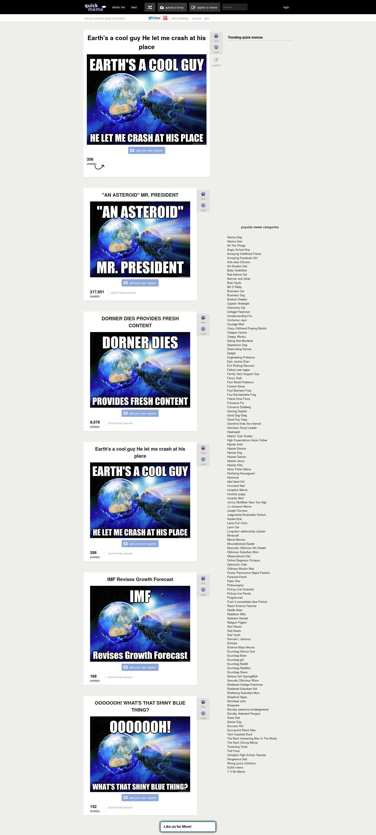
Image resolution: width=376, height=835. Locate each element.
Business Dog (236, 295)
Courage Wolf (235, 324)
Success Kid (235, 726)
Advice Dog (234, 237)
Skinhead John (236, 701)
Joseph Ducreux (237, 510)
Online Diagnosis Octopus (243, 560)
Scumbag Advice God (241, 651)
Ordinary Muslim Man (240, 568)
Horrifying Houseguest (241, 473)
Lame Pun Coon (237, 523)
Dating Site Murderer (240, 341)
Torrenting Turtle (237, 747)
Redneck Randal (237, 618)
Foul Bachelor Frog (239, 390)
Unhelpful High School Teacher (246, 755)
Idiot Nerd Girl (236, 481)
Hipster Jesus (236, 461)
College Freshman (238, 312)
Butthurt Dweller (237, 299)
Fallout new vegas (238, 370)
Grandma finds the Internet (244, 423)
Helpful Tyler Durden (240, 436)
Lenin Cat (233, 527)
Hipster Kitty (235, 465)
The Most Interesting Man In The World (252, 738)
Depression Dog (237, 345)
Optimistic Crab (237, 564)
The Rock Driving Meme (242, 742)
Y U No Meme (236, 771)
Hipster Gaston (236, 457)
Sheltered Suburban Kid (242, 689)
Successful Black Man (241, 730)
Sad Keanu (234, 631)
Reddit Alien (234, 610)
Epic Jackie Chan (238, 361)
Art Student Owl (237, 266)
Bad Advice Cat (237, 274)
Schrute (232, 643)
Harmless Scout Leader (242, 428)
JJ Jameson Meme (239, 506)
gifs (207, 18)
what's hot (118, 7)
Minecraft (233, 535)
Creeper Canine (237, 332)
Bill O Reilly (234, 287)
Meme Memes (236, 539)
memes (196, 18)
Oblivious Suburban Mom (243, 552)
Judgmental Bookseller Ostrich (246, 515)
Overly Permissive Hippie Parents (248, 573)
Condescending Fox (239, 316)
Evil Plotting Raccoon (240, 365)
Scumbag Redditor (238, 668)
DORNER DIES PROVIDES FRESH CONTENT (140, 322)
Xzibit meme (235, 767)
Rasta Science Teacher (242, 606)
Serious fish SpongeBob (242, 676)
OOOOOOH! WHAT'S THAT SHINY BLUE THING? (140, 706)
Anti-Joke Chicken (238, 262)
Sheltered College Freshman (245, 684)
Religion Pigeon (237, 622)
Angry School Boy (238, 249)
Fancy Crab (234, 378)
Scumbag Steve (237, 672)
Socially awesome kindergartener (248, 709)
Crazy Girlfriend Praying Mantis (247, 328)
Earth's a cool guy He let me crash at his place (140, 452)
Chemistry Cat (236, 307)
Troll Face (233, 751)
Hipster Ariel (235, 444)
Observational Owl (238, 556)
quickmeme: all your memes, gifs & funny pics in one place (95, 7)
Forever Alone (236, 386)
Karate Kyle (234, 519)
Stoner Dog (234, 722)
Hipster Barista (236, 448)
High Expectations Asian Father (247, 440)
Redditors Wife (236, 614)
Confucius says (237, 320)
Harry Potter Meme (239, 469)
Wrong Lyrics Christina (241, 763)
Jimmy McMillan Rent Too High (247, 502)
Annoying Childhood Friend (244, 254)
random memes (149, 7)
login (286, 7)
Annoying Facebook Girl (242, 258)
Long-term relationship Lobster (246, 531)
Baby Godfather (237, 270)
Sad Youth (233, 635)
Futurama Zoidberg (239, 407)
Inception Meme (237, 490)
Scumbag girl (235, 660)
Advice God (234, 241)
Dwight (231, 353)
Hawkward (233, 432)
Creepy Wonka (236, 336)
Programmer (235, 597)
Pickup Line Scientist (240, 589)
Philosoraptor (235, 585)
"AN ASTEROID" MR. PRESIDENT (140, 194)
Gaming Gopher (237, 411)
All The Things (236, 245)
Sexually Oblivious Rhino (243, 680)
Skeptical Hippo (237, 697)
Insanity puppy (236, 494)
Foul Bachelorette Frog (241, 394)
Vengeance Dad (237, 759)
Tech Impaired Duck (239, 734)
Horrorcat (233, 477)
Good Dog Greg (237, 415)
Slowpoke (233, 705)
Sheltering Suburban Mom (243, 693)
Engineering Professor (241, 357)
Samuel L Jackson (239, 639)
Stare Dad (233, 718)
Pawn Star (233, 581)
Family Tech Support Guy (243, 374)
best (134, 7)
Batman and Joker (238, 278)
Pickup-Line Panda (239, 593)
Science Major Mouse (241, 647)
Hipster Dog (234, 452)
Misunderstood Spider (241, 544)
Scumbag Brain (237, 655)
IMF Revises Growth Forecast (140, 579)
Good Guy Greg (237, 419)
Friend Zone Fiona (238, 399)
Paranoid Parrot (237, 577)
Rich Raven (234, 626)
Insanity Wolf (235, 498)
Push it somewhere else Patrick (247, 602)
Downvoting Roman (239, 349)
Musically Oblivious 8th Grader (246, 548)
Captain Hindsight (238, 303)
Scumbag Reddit (237, 664)
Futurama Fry (235, 403)
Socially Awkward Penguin (243, 713)
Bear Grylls (234, 283)
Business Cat (235, 291)
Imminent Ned (236, 486)
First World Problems (240, 382)
